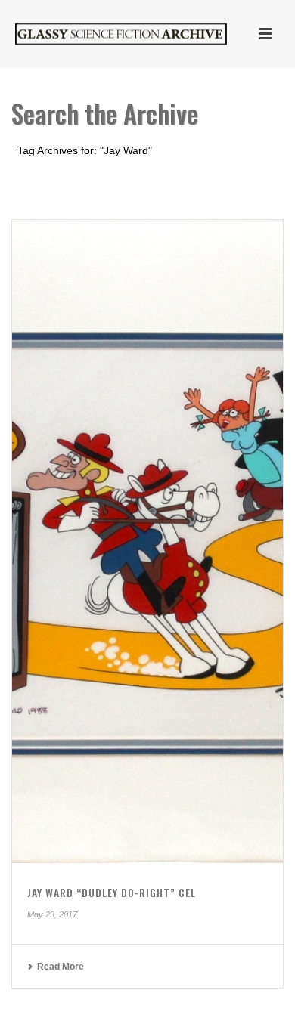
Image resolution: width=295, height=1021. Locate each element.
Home (119, 190)
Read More (60, 966)
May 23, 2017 (52, 914)
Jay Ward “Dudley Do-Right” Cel (111, 892)
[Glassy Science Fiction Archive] (106, 34)
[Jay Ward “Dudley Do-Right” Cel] (147, 542)
